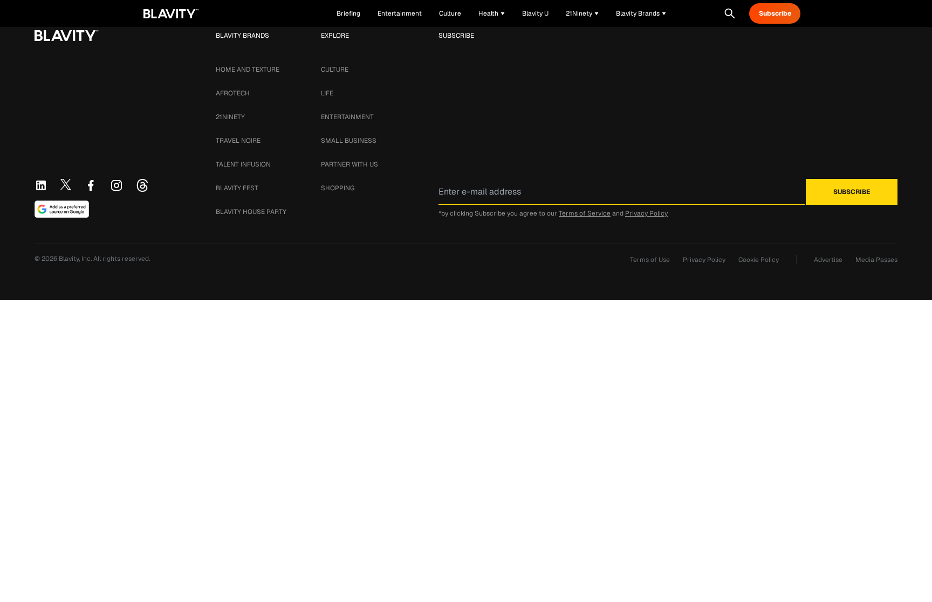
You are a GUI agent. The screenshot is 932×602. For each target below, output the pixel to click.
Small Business (348, 140)
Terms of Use (650, 259)
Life (327, 93)
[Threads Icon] (142, 185)
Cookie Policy (758, 259)
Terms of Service (585, 213)
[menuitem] (491, 13)
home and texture (247, 69)
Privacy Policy (646, 213)
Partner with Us (349, 164)
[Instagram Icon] (116, 185)
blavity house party (251, 211)
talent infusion (243, 164)
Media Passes (876, 259)
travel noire (238, 140)
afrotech (233, 93)
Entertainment (347, 117)
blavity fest (237, 188)
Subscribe (775, 13)
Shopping (337, 188)
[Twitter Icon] (65, 184)
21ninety (230, 117)
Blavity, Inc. (76, 258)
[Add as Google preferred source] (62, 209)
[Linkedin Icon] (41, 185)
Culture (334, 69)
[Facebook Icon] (90, 185)
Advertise (828, 259)
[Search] (730, 13)
